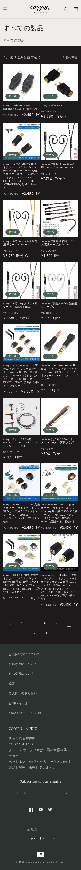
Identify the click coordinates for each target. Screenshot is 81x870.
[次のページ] (46, 633)
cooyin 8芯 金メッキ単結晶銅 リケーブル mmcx (20, 243)
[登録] (65, 793)
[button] (5, 9)
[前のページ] (10, 623)
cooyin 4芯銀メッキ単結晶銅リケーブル (59, 305)
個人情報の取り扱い (23, 693)
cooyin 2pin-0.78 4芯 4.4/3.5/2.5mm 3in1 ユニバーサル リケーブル (20, 443)
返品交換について (21, 674)
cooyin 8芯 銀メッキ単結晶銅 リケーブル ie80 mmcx (58, 166)
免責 (12, 683)
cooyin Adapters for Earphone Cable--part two (20, 107)
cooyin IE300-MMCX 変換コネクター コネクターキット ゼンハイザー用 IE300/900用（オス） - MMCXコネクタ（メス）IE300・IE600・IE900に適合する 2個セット (59, 513)
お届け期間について (23, 664)
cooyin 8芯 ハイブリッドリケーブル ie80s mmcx (20, 305)
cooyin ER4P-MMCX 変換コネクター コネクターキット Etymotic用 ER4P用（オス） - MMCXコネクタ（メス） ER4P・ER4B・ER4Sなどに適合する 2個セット (21, 584)
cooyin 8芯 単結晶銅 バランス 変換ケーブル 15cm (58, 243)
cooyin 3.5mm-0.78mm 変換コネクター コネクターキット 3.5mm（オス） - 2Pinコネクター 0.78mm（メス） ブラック (59, 372)
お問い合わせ (18, 703)
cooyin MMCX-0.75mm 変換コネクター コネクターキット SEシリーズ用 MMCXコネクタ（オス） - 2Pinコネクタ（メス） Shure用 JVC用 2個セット (21, 513)
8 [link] (69, 623)
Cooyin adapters (52, 105)
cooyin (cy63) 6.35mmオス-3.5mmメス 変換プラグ (57, 441)
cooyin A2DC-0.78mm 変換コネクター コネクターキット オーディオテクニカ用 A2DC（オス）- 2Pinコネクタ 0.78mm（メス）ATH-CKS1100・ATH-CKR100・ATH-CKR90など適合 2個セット (59, 587)
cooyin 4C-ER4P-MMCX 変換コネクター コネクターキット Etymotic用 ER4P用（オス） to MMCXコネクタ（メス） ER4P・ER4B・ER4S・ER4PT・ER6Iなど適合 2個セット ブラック (21, 375)
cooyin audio (33, 862)
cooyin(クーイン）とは (25, 713)
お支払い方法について (24, 654)
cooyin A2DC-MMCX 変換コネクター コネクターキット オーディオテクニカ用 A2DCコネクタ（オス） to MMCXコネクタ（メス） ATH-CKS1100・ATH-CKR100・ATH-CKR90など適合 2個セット (21, 176)
